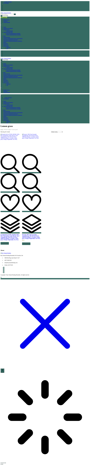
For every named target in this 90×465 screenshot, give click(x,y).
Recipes (6, 37)
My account (6, 46)
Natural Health (6, 22)
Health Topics (6, 19)
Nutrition (5, 21)
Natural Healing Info (8, 32)
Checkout (8, 47)
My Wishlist (6, 3)
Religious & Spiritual (8, 28)
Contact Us (5, 44)
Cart (7, 48)
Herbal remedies (13, 34)
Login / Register (8, 1)
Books (4, 42)
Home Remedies (13, 33)
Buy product (5, 243)
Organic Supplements (12, 38)
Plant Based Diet (10, 39)
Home (4, 27)
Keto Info (5, 43)
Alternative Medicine (12, 41)
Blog (4, 36)
